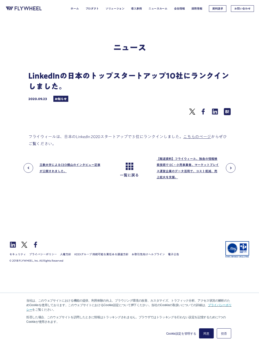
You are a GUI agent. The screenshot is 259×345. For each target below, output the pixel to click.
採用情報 (196, 8)
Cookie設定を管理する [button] (181, 333)
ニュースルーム (157, 8)
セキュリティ (17, 254)
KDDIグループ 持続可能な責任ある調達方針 (101, 254)
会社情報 (179, 8)
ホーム (75, 8)
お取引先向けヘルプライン (148, 254)
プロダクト (92, 8)
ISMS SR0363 (237, 249)
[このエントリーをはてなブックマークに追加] (227, 114)
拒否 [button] (224, 333)
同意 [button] (206, 333)
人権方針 (65, 254)
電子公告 (173, 254)
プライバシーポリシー (43, 254)
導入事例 (136, 8)
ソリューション (114, 8)
